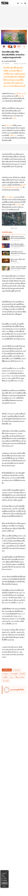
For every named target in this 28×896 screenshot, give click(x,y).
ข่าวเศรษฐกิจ (14, 673)
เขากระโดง (6, 681)
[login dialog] (25, 3)
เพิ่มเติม (5, 880)
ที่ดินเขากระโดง (19, 677)
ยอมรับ (4, 883)
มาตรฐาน (5, 673)
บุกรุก (11, 677)
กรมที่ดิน (5, 677)
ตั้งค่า (4, 886)
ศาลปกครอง (16, 670)
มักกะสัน (22, 673)
